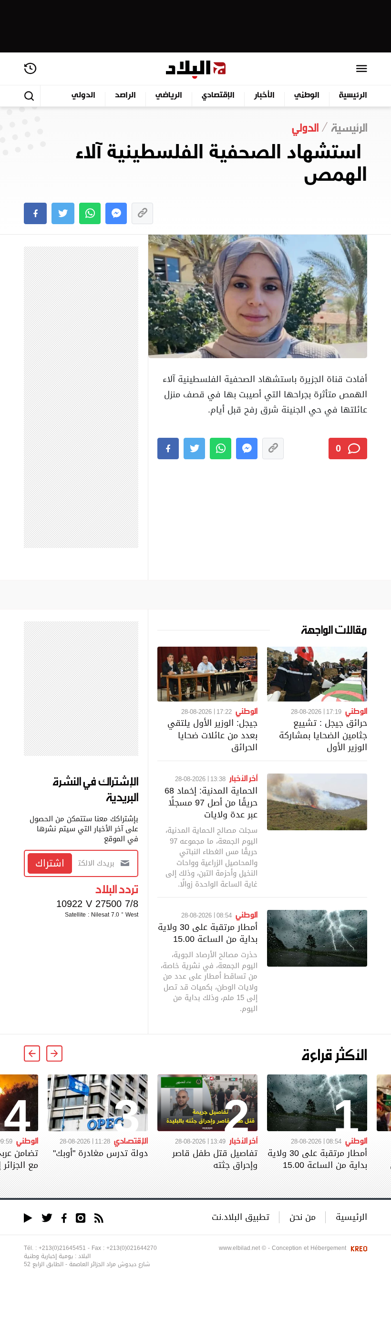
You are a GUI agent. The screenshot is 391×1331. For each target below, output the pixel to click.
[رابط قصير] (142, 213)
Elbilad (196, 69)
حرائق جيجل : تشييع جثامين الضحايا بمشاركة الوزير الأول (323, 734)
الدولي (83, 95)
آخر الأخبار (243, 778)
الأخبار (264, 95)
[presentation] (54, 1053)
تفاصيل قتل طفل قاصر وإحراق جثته (214, 1159)
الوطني (306, 95)
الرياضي (168, 95)
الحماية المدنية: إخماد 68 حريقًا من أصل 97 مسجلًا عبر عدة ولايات (211, 802)
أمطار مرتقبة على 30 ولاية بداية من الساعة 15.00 (207, 933)
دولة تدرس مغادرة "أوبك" (100, 1153)
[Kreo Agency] (357, 1248)
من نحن (302, 1217)
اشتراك (49, 863)
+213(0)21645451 (62, 1248)
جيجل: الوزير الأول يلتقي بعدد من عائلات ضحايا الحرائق (212, 734)
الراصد (125, 95)
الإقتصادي (218, 95)
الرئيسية (353, 95)
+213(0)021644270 (131, 1248)
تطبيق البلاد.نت (240, 1217)
